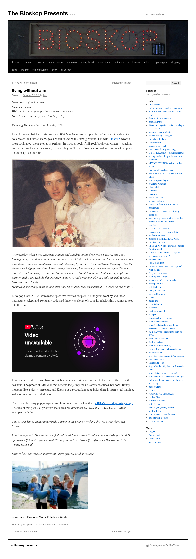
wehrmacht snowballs (159, 321)
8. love (147, 62)
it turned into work (157, 400)
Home (15, 62)
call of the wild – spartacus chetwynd (165, 107)
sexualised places (156, 359)
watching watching (157, 183)
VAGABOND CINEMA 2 (161, 393)
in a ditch (153, 224)
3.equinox (71, 62)
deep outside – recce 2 (159, 228)
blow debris (154, 187)
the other (153, 307)
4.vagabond (87, 62)
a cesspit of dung (156, 283)
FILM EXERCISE (157, 262)
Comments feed (156, 438)
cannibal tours (155, 259)
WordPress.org (156, 441)
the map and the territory (160, 345)
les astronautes (155, 352)
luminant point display (159, 180)
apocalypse (161, 62)
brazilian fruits (155, 121)
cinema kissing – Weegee (160, 135)
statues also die (156, 197)
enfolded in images (123, 82)
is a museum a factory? (159, 255)
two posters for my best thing (162, 149)
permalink (63, 524)
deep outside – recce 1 (159, 273)
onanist (152, 390)
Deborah (115, 139)
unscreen (66, 69)
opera (151, 297)
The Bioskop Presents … (41, 13)
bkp (45, 95)
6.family (119, 62)
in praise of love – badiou (160, 317)
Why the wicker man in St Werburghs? (166, 355)
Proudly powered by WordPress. (164, 545)
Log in (152, 431)
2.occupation (55, 62)
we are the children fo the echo (162, 280)
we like (25, 69)
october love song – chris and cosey (165, 348)
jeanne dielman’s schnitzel (160, 131)
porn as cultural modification (162, 414)
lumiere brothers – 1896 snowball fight (166, 376)
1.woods (40, 62)
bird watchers (155, 142)
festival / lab (154, 397)
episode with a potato (158, 417)
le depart (153, 314)
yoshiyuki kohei (156, 410)
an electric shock (156, 200)
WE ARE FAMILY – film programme (166, 152)
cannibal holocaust (157, 242)
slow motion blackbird (159, 338)
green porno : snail (157, 145)
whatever (153, 190)
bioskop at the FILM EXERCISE (164, 238)
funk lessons (154, 104)
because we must (156, 421)
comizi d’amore (156, 304)
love (40, 524)
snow (54, 69)
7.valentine (134, 62)
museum (153, 193)
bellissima (153, 300)
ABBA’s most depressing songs (114, 403)
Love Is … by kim (157, 138)
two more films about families (162, 169)
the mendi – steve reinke (160, 118)
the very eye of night (158, 276)
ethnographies (40, 69)
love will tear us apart (24, 82)
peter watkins (155, 386)
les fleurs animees (157, 235)
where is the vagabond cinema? (163, 372)
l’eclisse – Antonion (158, 310)
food (14, 69)
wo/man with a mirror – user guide (164, 252)
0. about (27, 62)
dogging (175, 62)
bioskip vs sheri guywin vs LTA (163, 231)
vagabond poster (156, 362)
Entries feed (154, 434)
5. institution (104, 62)
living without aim (157, 290)
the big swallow (156, 341)
